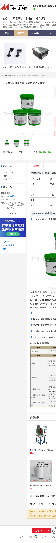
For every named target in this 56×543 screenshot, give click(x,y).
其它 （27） (8, 179)
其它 (15, 76)
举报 (20, 152)
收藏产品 (9, 152)
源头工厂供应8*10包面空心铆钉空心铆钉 (18, 67)
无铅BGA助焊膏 (36, 503)
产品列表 (8, 76)
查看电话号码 (11, 196)
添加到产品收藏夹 (9, 245)
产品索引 (6, 242)
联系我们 (32, 537)
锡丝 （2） (8, 176)
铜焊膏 (47, 503)
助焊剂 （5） (9, 172)
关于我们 (20, 537)
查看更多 (13, 213)
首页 (1, 76)
